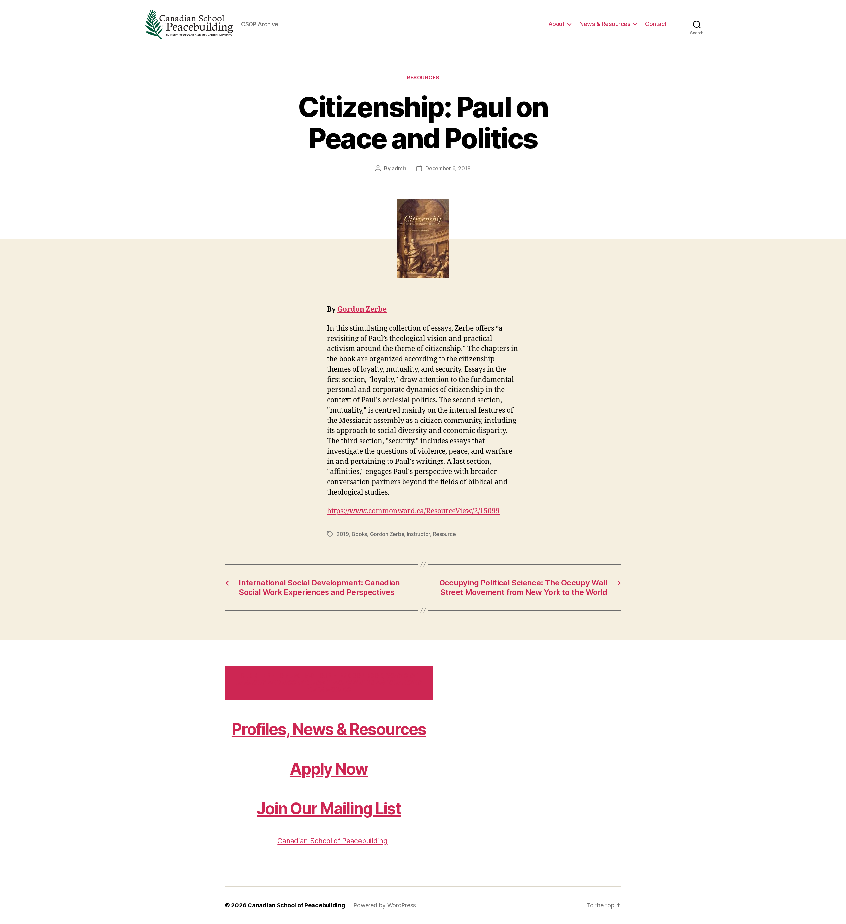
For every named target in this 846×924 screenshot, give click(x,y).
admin (399, 168)
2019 (342, 534)
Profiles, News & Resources (329, 729)
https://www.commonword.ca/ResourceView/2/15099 (413, 511)
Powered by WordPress (384, 905)
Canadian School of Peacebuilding (332, 841)
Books (359, 534)
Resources (423, 78)
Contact (656, 23)
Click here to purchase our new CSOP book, (329, 682)
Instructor (418, 534)
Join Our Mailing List (329, 808)
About (556, 23)
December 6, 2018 (448, 168)
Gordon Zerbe (362, 309)
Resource (444, 534)
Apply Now (329, 769)
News (604, 23)
